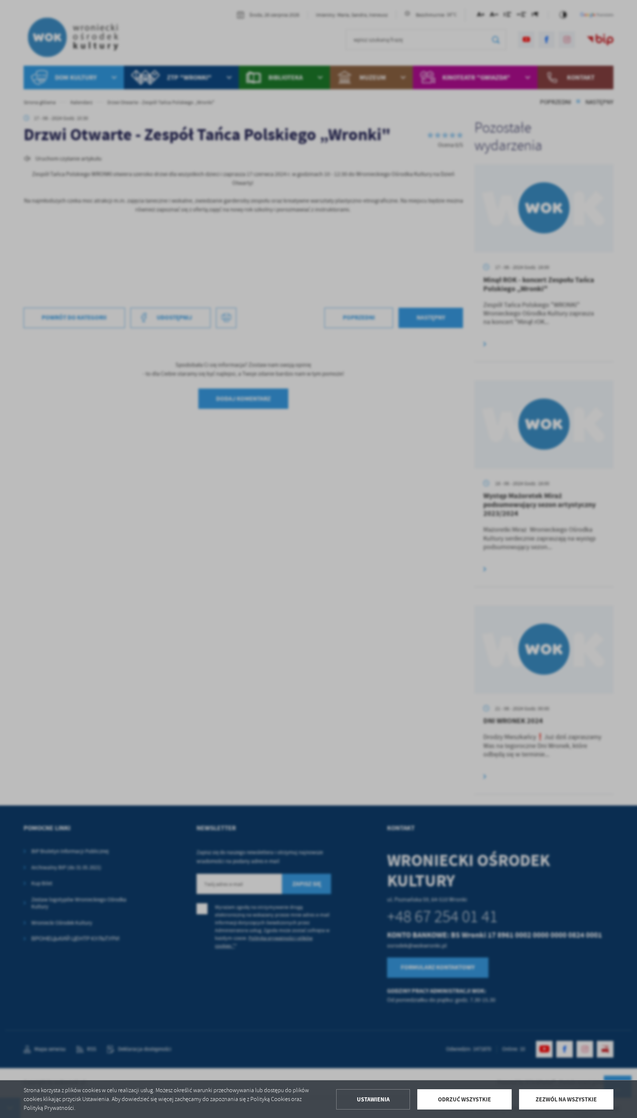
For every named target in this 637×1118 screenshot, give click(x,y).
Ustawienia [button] (373, 1099)
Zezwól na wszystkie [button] (566, 1099)
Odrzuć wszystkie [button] (464, 1099)
